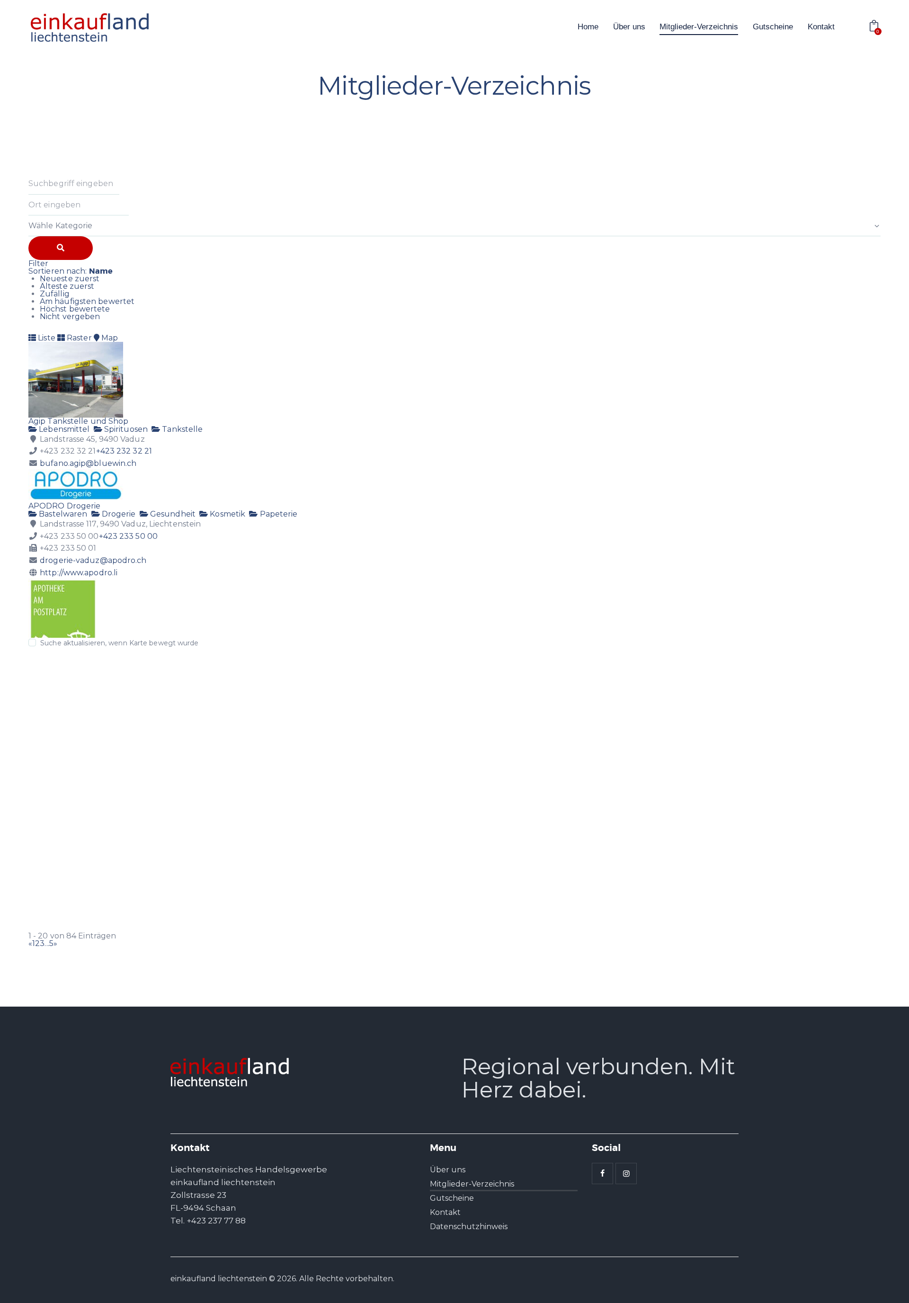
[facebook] (602, 1173)
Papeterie (277, 513)
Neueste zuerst (69, 278)
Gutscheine (452, 1198)
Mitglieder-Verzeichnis (472, 1183)
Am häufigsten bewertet (87, 301)
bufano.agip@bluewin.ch (88, 463)
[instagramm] (626, 1173)
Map (108, 337)
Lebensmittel (63, 429)
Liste (45, 337)
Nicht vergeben (70, 316)
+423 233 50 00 (128, 536)
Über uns (447, 1169)
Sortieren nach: (70, 271)
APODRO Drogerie (64, 505)
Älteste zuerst (67, 286)
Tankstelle (181, 429)
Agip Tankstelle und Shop (78, 421)
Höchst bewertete (75, 308)
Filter (38, 263)
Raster (78, 337)
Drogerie (118, 513)
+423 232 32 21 (124, 450)
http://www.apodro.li (78, 572)
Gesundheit (172, 513)
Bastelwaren (62, 513)
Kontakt (445, 1212)
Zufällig (55, 293)
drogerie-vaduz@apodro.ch (93, 560)
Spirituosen (125, 429)
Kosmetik (226, 513)
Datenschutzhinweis (469, 1226)
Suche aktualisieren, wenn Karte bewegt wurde (119, 643)
